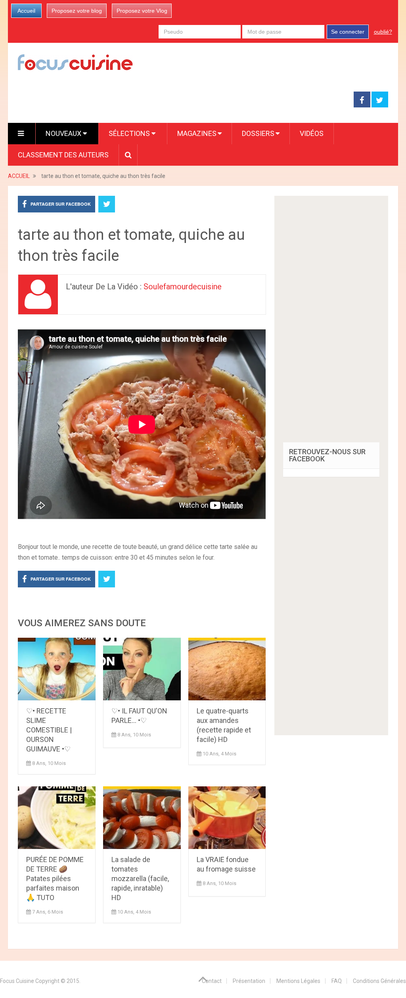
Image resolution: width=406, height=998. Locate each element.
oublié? (383, 32)
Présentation (249, 981)
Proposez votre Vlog (142, 11)
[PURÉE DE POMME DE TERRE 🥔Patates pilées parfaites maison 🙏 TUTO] (57, 817)
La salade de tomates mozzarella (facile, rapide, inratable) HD (140, 878)
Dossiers (258, 133)
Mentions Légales (298, 981)
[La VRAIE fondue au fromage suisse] (227, 817)
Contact (212, 981)
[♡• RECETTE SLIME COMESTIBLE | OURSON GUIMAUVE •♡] (57, 669)
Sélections (130, 133)
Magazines (196, 133)
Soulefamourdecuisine (183, 286)
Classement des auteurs (63, 155)
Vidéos (312, 133)
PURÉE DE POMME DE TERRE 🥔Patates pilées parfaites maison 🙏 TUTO (55, 878)
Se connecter (347, 32)
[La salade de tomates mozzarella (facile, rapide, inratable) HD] (142, 817)
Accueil (26, 11)
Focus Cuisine (17, 981)
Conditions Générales (379, 981)
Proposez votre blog (77, 11)
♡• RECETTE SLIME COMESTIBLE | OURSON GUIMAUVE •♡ (49, 730)
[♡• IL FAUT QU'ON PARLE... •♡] (142, 669)
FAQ (336, 981)
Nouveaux (64, 133)
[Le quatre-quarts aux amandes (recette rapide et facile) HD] (227, 669)
